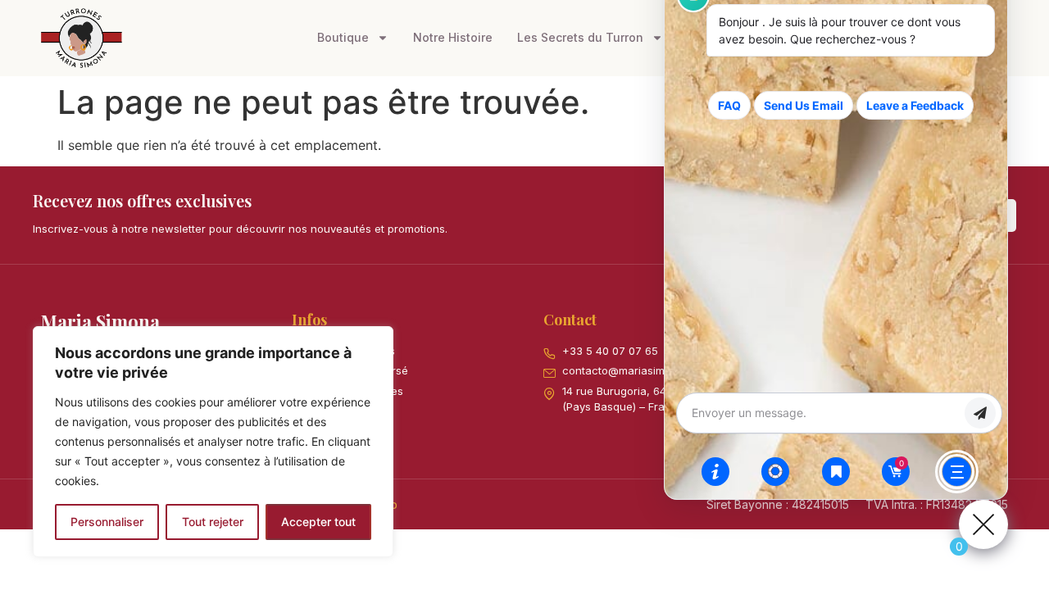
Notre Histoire (453, 37)
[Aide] (715, 471)
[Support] (775, 471)
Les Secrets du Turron (580, 37)
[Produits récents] (836, 471)
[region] (213, 441)
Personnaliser (106, 522)
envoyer (980, 413)
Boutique (343, 37)
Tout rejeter (212, 522)
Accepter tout (318, 522)
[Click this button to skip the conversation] (956, 471)
